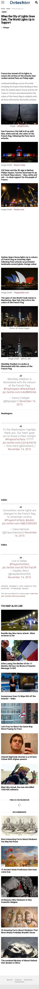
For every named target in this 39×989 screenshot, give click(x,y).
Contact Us (18, 980)
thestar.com (19, 209)
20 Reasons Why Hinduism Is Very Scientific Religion (16, 901)
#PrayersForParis (15, 439)
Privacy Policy (28, 980)
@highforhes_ (23, 126)
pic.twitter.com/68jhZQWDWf (19, 523)
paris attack (30, 586)
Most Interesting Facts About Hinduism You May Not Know (19, 840)
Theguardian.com (21, 292)
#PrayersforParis (19, 564)
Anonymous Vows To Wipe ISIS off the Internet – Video (18, 697)
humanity (14, 586)
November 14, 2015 (19, 449)
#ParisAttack (27, 388)
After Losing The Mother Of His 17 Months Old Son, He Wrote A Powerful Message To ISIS (18, 665)
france (5, 586)
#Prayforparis (12, 388)
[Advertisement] (19, 51)
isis (21, 586)
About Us (10, 980)
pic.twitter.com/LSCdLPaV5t (19, 442)
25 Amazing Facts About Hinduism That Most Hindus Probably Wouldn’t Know (19, 931)
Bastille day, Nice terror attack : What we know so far (18, 634)
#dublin (30, 520)
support (6, 588)
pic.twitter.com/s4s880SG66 (19, 392)
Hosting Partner (19, 982)
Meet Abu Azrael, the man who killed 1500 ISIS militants (17, 788)
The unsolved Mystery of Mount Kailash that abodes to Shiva (19, 961)
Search (36, 2)
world (25, 588)
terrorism (16, 588)
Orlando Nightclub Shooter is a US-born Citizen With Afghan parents (19, 758)
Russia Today (19, 165)
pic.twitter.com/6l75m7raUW (19, 567)
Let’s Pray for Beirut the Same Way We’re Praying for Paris (17, 727)
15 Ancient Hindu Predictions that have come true (19, 870)
